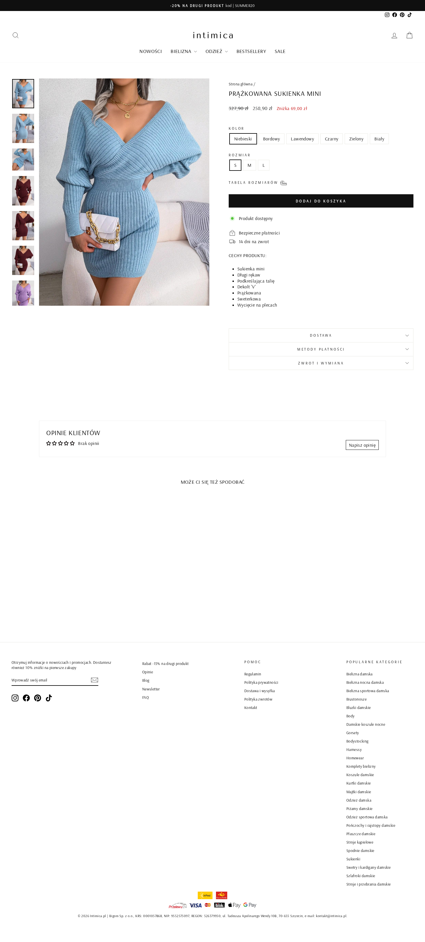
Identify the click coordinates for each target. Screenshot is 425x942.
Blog (145, 680)
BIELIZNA (182, 51)
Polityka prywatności (261, 682)
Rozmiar (240, 155)
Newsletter (151, 688)
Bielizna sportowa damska (367, 690)
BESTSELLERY (251, 51)
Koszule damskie (360, 774)
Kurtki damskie (358, 782)
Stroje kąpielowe (359, 842)
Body (350, 715)
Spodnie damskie (360, 850)
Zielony (356, 139)
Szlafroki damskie (360, 875)
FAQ (145, 697)
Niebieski (243, 139)
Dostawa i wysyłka (259, 690)
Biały (379, 139)
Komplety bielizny (361, 766)
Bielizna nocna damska (365, 682)
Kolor (237, 128)
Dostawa (321, 335)
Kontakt (250, 707)
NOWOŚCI (150, 51)
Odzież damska (358, 800)
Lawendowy (302, 139)
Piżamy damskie (359, 808)
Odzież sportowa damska (367, 816)
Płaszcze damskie (360, 833)
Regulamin (252, 673)
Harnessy (354, 749)
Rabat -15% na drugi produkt (165, 663)
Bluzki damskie (358, 707)
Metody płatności (321, 349)
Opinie (147, 671)
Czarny (331, 139)
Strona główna (240, 83)
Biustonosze (356, 699)
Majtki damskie (358, 791)
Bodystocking (357, 740)
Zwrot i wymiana (321, 363)
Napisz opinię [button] (362, 445)
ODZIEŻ (214, 51)
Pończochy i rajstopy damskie (370, 825)
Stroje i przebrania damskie (368, 883)
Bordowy (271, 139)
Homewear (355, 757)
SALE (280, 51)
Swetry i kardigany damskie (368, 867)
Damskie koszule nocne (365, 724)
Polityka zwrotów (258, 699)
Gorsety (352, 732)
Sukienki (353, 858)
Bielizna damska (359, 673)
